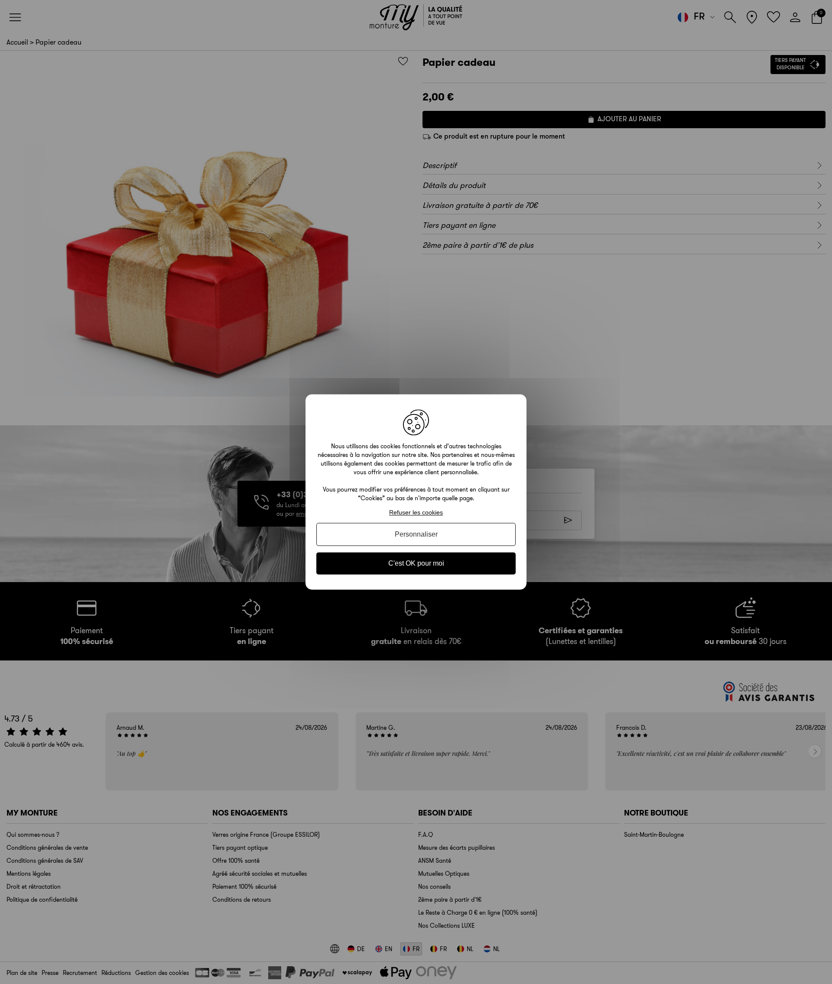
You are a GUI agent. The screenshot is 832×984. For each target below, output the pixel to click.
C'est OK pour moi (416, 563)
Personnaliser (416, 534)
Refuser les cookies (416, 512)
